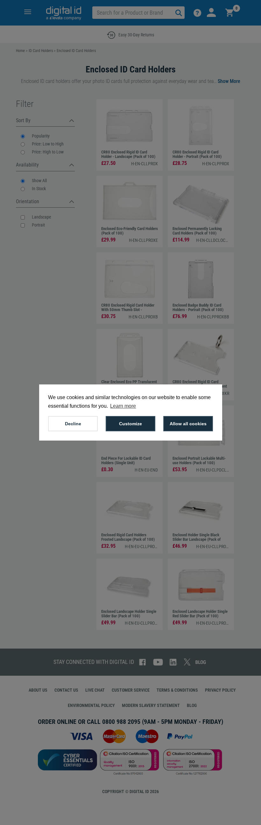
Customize (130, 423)
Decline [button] (73, 423)
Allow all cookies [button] (188, 423)
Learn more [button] (123, 406)
